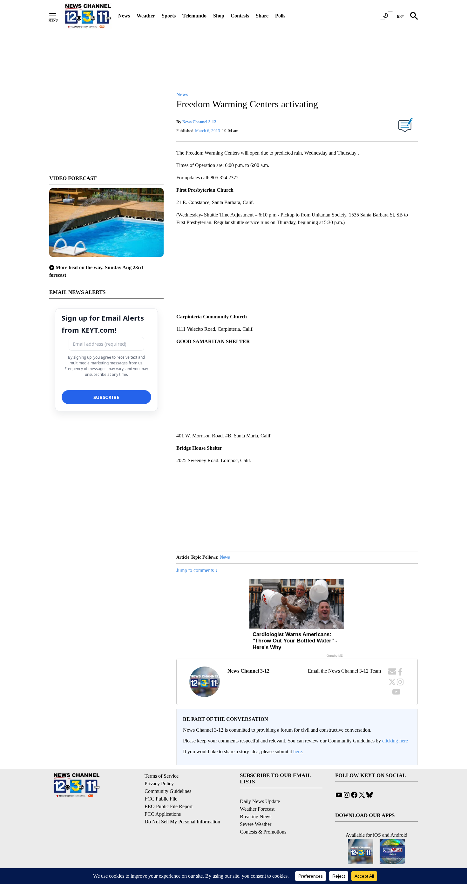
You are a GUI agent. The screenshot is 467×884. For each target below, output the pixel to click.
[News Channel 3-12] (88, 16)
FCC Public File (161, 798)
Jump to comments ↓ (197, 570)
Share (262, 15)
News (124, 15)
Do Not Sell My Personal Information (182, 821)
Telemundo (194, 15)
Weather (146, 15)
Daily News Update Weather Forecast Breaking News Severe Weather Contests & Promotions (263, 816)
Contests (240, 15)
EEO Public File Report (169, 806)
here (297, 751)
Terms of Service (162, 776)
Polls (280, 15)
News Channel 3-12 (199, 121)
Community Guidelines (168, 791)
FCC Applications (163, 814)
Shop (218, 15)
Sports (169, 15)
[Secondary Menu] (57, 15)
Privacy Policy (159, 783)
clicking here (395, 740)
